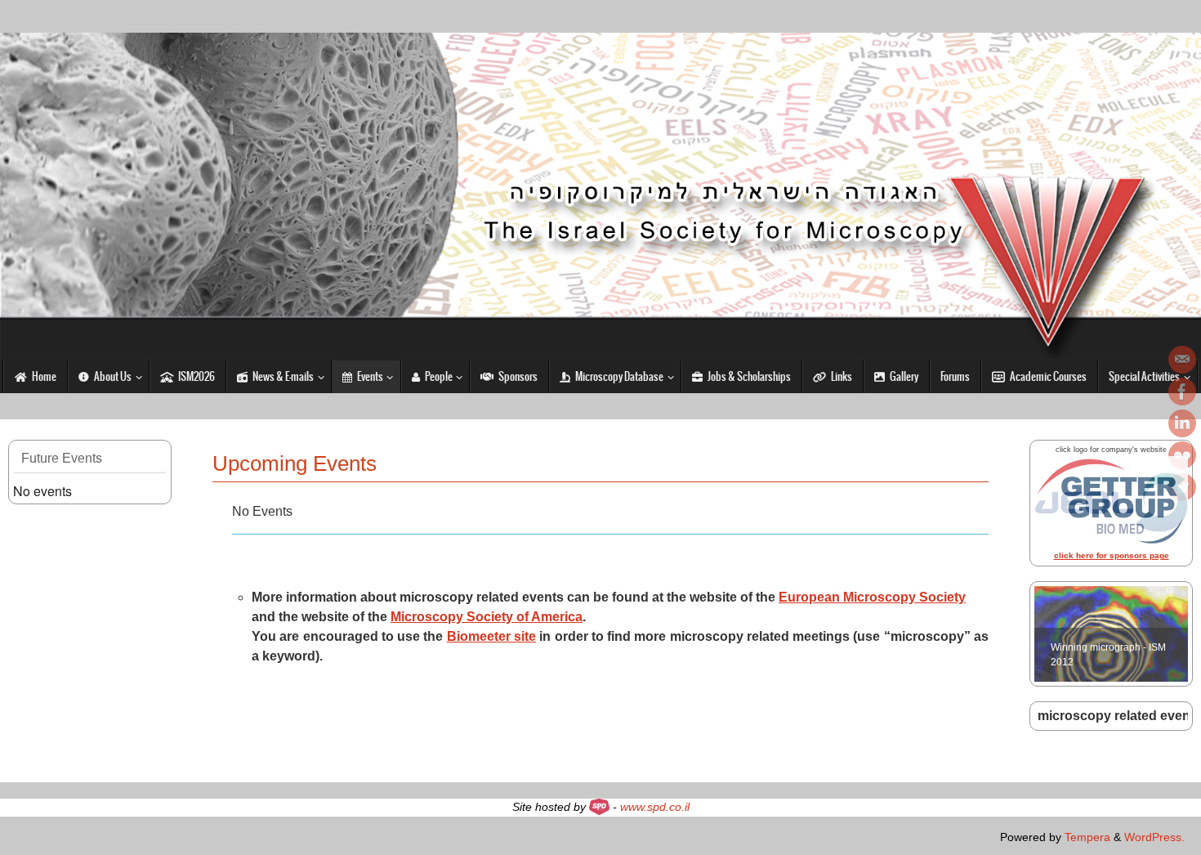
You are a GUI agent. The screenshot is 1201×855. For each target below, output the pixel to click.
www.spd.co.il (655, 806)
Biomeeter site (491, 636)
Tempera (1087, 837)
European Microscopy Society (872, 597)
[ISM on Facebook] (1182, 391)
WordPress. (1154, 837)
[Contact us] (1182, 360)
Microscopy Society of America (487, 617)
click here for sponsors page (1111, 555)
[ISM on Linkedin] (1182, 423)
